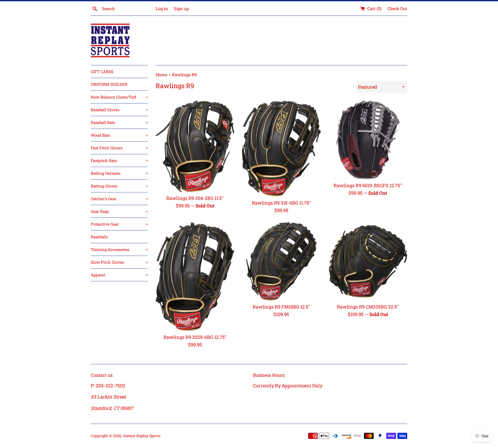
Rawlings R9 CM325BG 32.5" (368, 307)
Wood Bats (119, 135)
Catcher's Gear (119, 198)
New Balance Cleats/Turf (119, 97)
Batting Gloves (119, 185)
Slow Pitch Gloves (119, 262)
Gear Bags (119, 211)
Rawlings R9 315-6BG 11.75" (281, 203)
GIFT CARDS (102, 71)
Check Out (397, 8)
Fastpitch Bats (119, 160)
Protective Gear (119, 224)
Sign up (181, 8)
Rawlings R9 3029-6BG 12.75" (195, 337)
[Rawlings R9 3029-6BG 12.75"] (195, 276)
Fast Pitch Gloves (119, 147)
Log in (162, 8)
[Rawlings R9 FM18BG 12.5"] (281, 261)
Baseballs (99, 236)
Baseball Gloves (119, 109)
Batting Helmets (119, 173)
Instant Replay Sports (141, 435)
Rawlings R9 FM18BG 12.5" (281, 307)
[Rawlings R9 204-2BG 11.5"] (195, 146)
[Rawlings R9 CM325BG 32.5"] (368, 261)
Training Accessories (119, 249)
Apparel (119, 274)
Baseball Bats (119, 122)
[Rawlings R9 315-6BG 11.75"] (281, 149)
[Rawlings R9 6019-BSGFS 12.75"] (368, 140)
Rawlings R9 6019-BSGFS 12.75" (368, 185)
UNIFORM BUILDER (109, 84)
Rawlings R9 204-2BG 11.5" (195, 198)
